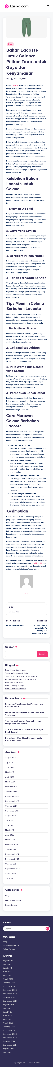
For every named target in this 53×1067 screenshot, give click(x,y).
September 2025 (12, 811)
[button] (14, 612)
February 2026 (11, 787)
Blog (10, 44)
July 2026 (9, 762)
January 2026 (11, 791)
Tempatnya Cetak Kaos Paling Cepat (21, 676)
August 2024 (10, 873)
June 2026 (9, 767)
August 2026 (10, 758)
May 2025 (9, 830)
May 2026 (9, 772)
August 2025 (10, 815)
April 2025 (9, 835)
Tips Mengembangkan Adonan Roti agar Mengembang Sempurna (23, 722)
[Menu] (48, 6)
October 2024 (11, 864)
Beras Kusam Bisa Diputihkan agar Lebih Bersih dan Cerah (23, 739)
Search (9, 646)
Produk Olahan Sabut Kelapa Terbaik (20, 679)
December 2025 (12, 796)
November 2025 (12, 801)
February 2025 (11, 844)
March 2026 (10, 782)
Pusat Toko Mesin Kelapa (15, 688)
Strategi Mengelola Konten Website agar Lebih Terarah (24, 730)
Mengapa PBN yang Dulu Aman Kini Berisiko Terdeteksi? (25, 713)
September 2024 (12, 868)
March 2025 (10, 840)
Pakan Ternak (11, 905)
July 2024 (9, 878)
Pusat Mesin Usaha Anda (15, 670)
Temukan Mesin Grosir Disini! (17, 673)
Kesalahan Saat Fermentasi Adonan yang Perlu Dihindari (24, 705)
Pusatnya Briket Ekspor (15, 682)
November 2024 (12, 859)
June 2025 (9, 825)
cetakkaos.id (37, 563)
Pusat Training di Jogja (14, 685)
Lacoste (14, 85)
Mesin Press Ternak (13, 900)
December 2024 (12, 854)
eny (11, 606)
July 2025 (9, 820)
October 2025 (11, 806)
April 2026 (9, 777)
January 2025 (11, 849)
